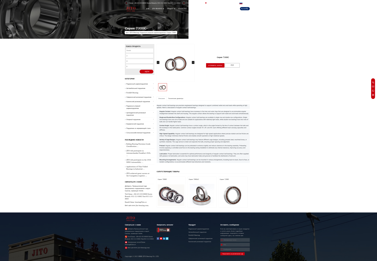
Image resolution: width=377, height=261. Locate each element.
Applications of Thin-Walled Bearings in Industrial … (137, 168)
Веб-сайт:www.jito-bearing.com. (137, 205)
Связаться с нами (133, 182)
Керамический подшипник (135, 124)
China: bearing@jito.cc (194, 3)
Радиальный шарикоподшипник (137, 84)
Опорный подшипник (133, 119)
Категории (130, 79)
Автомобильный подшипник (135, 88)
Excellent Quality (214, 3)
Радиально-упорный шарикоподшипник (153, 32)
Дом (127, 32)
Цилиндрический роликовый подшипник (136, 114)
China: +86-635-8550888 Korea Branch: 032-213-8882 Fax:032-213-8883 (154, 3)
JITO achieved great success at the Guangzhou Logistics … (137, 174)
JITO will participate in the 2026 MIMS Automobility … (138, 161)
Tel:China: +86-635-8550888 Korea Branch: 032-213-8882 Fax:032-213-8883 (139, 196)
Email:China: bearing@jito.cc (136, 202)
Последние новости (134, 140)
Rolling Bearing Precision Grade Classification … (138, 145)
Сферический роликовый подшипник (138, 97)
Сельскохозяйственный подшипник (138, 133)
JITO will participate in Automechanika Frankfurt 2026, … (138, 153)
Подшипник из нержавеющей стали (138, 128)
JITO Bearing (134, 32)
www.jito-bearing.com (139, 248)
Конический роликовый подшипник (138, 101)
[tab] (162, 98)
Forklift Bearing (132, 93)
